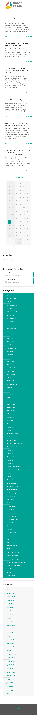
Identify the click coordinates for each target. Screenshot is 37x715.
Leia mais (29, 36)
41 (24, 204)
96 (27, 236)
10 (20, 187)
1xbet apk (9, 325)
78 (27, 225)
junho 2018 (10, 686)
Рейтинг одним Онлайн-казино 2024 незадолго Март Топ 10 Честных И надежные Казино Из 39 (18, 152)
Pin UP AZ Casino (11, 503)
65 (24, 218)
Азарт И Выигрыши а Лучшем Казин (17, 100)
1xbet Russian (11, 374)
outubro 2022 (11, 657)
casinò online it (11, 410)
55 (9, 215)
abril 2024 (10, 618)
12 (27, 187)
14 (13, 190)
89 (24, 232)
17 (24, 190)
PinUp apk (9, 529)
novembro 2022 (11, 654)
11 (24, 187)
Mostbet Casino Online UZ (14, 447)
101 (24, 239)
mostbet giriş (10, 450)
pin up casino (10, 513)
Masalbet (9, 424)
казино (9, 572)
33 (16, 201)
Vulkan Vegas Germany (13, 565)
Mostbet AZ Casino (12, 433)
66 (27, 218)
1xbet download (11, 348)
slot (8, 539)
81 (16, 229)
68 (13, 222)
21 (16, 194)
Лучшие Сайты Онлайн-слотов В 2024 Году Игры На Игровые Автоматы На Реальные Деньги (16, 18)
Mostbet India (11, 457)
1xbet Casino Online (12, 345)
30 (27, 197)
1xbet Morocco (11, 364)
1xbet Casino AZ (11, 341)
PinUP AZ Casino (11, 532)
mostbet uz (10, 476)
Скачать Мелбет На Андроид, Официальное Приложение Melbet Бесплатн (17, 70)
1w (7, 295)
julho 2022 (10, 668)
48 (27, 208)
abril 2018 (10, 693)
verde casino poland (12, 555)
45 (16, 208)
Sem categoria (11, 536)
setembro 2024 (11, 600)
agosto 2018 (10, 679)
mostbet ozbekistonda (13, 466)
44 (13, 208)
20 (13, 194)
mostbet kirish (11, 463)
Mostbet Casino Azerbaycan (15, 443)
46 (20, 208)
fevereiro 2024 (11, 625)
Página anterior (19, 177)
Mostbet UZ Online (12, 486)
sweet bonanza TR (12, 545)
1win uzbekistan (11, 318)
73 (9, 225)
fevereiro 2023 (11, 643)
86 (13, 232)
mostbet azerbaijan (12, 437)
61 (9, 218)
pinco (8, 526)
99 (16, 239)
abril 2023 (10, 636)
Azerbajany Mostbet (12, 384)
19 (9, 194)
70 (20, 222)
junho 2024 (10, 611)
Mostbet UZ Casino (12, 480)
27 (16, 197)
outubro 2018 (11, 672)
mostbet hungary (11, 453)
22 (20, 194)
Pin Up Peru (10, 522)
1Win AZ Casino (11, 298)
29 (24, 197)
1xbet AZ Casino (11, 328)
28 (20, 197)
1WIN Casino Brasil (12, 305)
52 (20, 211)
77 (24, 225)
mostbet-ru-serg (11, 493)
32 (13, 201)
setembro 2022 (11, 661)
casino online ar (11, 407)
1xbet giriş (10, 354)
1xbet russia (10, 371)
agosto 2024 (10, 604)
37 (9, 204)
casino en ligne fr (11, 401)
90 (27, 232)
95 (24, 236)
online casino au (11, 496)
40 (20, 204)
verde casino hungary (13, 552)
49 (9, 211)
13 (9, 190)
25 (9, 197)
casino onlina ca (11, 404)
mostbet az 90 (11, 430)
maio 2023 (10, 632)
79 (9, 229)
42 (27, 204)
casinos (9, 414)
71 (24, 222)
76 (20, 225)
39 (16, 204)
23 (24, 194)
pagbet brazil (10, 499)
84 (27, 229)
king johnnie (10, 420)
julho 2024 (10, 607)
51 (16, 211)
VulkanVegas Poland (12, 569)
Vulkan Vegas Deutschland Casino (16, 562)
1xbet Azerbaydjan (12, 335)
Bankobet (9, 387)
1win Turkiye (10, 315)
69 (16, 222)
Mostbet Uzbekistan (12, 489)
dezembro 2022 (11, 650)
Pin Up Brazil (10, 509)
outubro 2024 (11, 596)
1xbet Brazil (10, 338)
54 (27, 211)
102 (27, 239)
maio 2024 (10, 614)
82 (20, 229)
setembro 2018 (11, 675)
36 (27, 201)
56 (13, 215)
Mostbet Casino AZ (12, 440)
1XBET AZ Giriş (11, 331)
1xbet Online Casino (12, 368)
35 (24, 201)
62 (13, 218)
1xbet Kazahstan (11, 358)
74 (13, 225)
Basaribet (9, 391)
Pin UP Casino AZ (11, 516)
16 (20, 190)
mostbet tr (10, 473)
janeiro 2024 (10, 629)
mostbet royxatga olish (13, 470)
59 (24, 215)
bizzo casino (10, 394)
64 (20, 218)
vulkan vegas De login (13, 559)
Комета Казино (11, 575)
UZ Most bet (10, 549)
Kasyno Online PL (11, 417)
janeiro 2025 (10, 589)
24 (27, 194)
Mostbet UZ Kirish (12, 483)
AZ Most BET (10, 381)
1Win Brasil (10, 302)
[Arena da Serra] (18, 5)
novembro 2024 (11, 593)
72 (27, 222)
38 (13, 204)
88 (20, 232)
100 (20, 239)
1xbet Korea (10, 361)
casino (8, 397)
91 (9, 236)
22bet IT (9, 377)
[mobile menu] (34, 4)
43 (9, 208)
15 (16, 190)
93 (16, 236)
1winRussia (10, 321)
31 (9, 201)
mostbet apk (10, 427)
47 (24, 208)
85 (9, 232)
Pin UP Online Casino (13, 519)
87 (16, 232)
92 (13, 236)
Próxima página (17, 247)
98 (13, 239)
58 (20, 215)
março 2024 (10, 622)
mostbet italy (10, 460)
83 (24, 229)
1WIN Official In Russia (13, 312)
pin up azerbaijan (11, 506)
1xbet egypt (10, 351)
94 (20, 236)
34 (20, 201)
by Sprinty (19, 708)
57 (16, 215)
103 (18, 242)
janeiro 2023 (10, 647)
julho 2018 (10, 683)
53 (24, 211)
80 (13, 229)
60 (27, 215)
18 (27, 190)
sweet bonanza (11, 542)
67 (9, 222)
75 (16, 225)
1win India (9, 308)
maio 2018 (10, 690)
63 (16, 218)
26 (13, 197)
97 (9, 239)
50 (13, 211)
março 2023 (10, 640)
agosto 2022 (10, 665)
